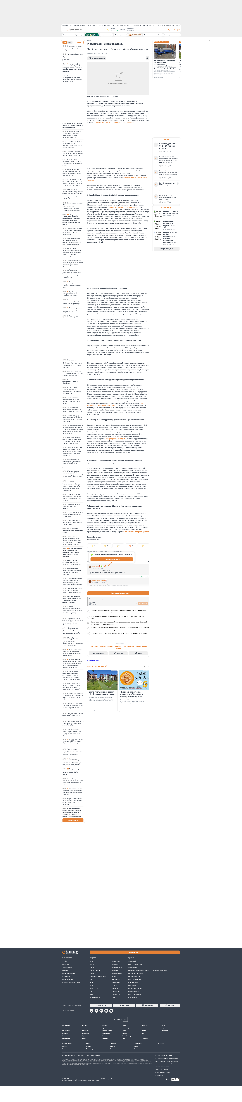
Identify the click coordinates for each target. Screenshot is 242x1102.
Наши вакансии (67, 979)
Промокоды (167, 208)
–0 (147, 576)
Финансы (115, 988)
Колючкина (95, 566)
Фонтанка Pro (132, 961)
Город (91, 985)
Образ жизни (116, 961)
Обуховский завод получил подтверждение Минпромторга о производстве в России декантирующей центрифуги (165, 64)
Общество (115, 964)
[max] (91, 1011)
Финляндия (115, 991)
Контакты (65, 964)
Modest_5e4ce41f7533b (98, 580)
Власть (92, 979)
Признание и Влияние (123, 25)
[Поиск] (169, 29)
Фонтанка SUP (67, 25)
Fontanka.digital (133, 982)
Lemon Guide (137, 25)
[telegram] (96, 1011)
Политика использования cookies (164, 1064)
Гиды (91, 982)
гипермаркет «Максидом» (115, 439)
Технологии (116, 982)
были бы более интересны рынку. (136, 532)
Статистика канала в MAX (71, 982)
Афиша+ (92, 964)
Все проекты (132, 997)
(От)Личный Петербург (135, 973)
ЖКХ (91, 994)
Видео (92, 973)
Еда (91, 991)
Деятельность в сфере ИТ (162, 1069)
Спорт (114, 976)
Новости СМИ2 (93, 661)
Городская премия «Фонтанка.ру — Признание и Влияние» (147, 970)
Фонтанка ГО (92, 25)
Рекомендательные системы (162, 1066)
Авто (91, 961)
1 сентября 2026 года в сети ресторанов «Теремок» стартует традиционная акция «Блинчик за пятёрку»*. (132, 701)
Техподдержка (67, 967)
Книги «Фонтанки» (134, 979)
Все (65, 42)
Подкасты (115, 970)
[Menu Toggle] (63, 29)
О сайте (64, 961)
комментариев (98, 58)
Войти (94, 604)
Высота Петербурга (134, 994)
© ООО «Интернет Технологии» (109, 1078)
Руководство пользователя (162, 1072)
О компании (66, 976)
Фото (113, 997)
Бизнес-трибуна (95, 970)
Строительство (117, 979)
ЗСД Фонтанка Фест (149, 25)
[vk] (101, 1011)
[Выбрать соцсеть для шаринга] (147, 58)
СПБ (69, 42)
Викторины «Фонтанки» (98, 976)
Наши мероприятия (68, 973)
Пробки (121, 30)
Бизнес (92, 967)
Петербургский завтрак (166, 25)
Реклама (65, 970)
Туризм (114, 985)
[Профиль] (178, 29)
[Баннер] (92, 35)
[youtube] (106, 1011)
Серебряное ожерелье (106, 25)
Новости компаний (97, 666)
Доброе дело (94, 988)
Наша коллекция (134, 976)
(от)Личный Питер (80, 25)
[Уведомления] (174, 29)
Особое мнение (117, 967)
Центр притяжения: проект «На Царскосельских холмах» (102, 693)
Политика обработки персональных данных (166, 1058)
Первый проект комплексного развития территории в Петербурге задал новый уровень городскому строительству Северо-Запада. (102, 699)
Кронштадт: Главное (135, 988)
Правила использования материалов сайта (166, 1061)
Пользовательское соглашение (163, 1055)
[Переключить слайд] (179, 51)
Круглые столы (133, 991)
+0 (141, 576)
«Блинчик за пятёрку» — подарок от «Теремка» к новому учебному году (131, 694)
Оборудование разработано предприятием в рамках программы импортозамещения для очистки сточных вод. (164, 72)
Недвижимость (95, 997)
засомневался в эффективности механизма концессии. (114, 122)
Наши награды (159, 1075)
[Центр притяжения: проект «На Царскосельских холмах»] (102, 680)
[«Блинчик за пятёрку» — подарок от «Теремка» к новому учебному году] (134, 680)
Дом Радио (132, 985)
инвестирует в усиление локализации (122, 207)
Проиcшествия (117, 973)
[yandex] (111, 1011)
